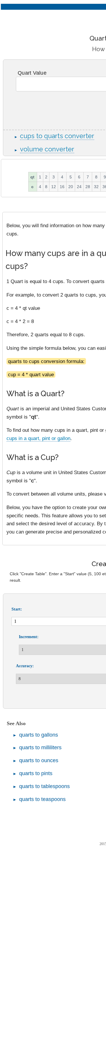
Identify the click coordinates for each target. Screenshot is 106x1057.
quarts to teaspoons (42, 799)
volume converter (47, 149)
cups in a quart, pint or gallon (38, 438)
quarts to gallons (38, 735)
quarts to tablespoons (44, 786)
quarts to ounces (38, 760)
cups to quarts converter (57, 136)
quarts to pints (35, 773)
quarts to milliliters (40, 747)
